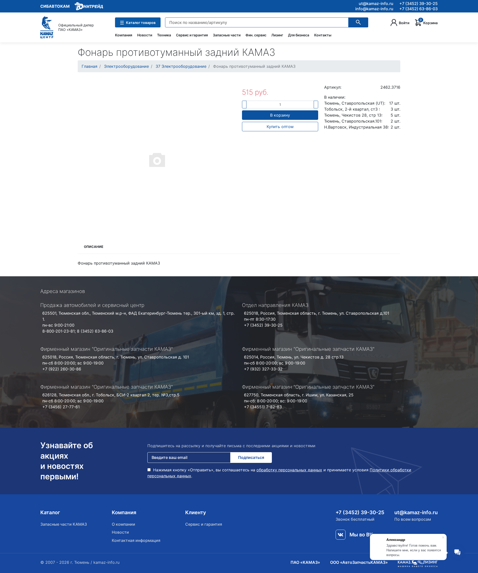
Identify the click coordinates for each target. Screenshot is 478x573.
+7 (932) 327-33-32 (263, 368)
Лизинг (277, 35)
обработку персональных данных (289, 469)
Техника (164, 35)
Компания (123, 35)
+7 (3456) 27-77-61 (61, 406)
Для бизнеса (298, 35)
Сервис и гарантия (192, 35)
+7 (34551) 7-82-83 (263, 406)
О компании (123, 524)
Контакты (322, 35)
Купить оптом (280, 126)
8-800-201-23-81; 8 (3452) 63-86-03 (77, 331)
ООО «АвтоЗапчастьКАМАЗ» (359, 562)
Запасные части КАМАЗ (63, 524)
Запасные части (226, 35)
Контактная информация (136, 540)
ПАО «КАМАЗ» (305, 562)
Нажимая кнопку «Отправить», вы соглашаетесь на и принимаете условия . (279, 472)
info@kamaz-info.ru (374, 8)
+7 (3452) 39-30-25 (418, 3)
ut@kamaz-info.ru (376, 3)
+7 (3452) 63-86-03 (418, 8)
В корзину (280, 115)
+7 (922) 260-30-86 (61, 368)
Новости (144, 35)
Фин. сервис (255, 35)
